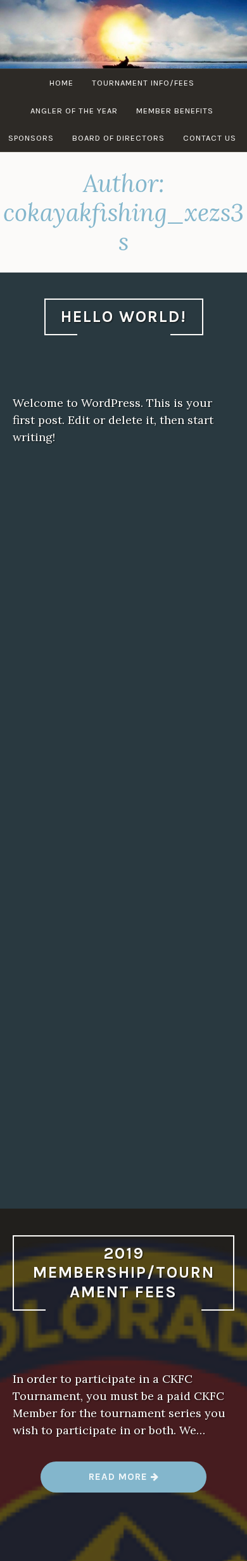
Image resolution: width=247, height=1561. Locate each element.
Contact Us (209, 138)
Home (61, 82)
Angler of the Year (74, 110)
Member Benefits (174, 110)
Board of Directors (118, 138)
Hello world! (124, 316)
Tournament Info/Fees (143, 82)
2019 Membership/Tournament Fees (124, 1272)
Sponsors (31, 138)
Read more (124, 1482)
